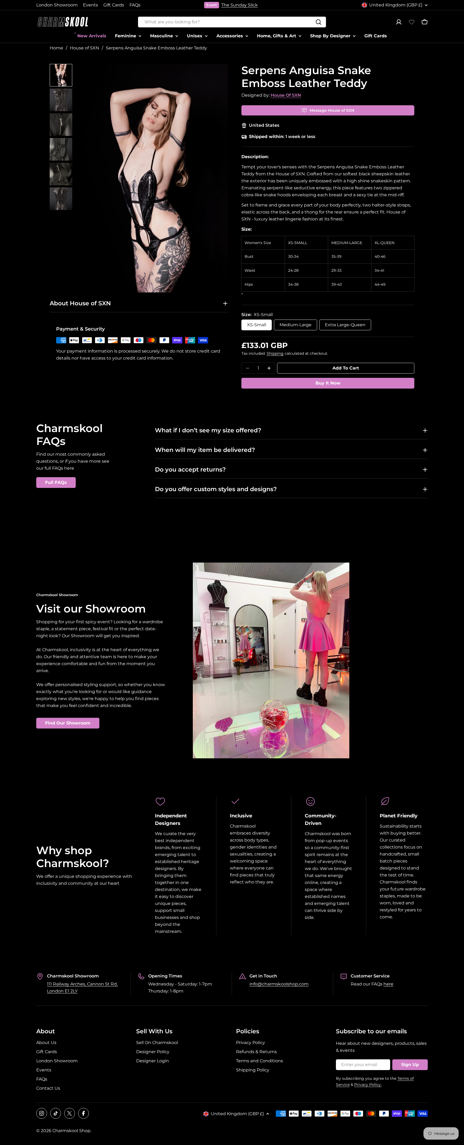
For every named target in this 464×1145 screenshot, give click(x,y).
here (388, 984)
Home (56, 47)
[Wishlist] (411, 22)
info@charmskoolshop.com (279, 984)
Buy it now (328, 383)
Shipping (275, 353)
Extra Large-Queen (345, 324)
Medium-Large (295, 324)
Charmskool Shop (71, 1130)
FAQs (134, 5)
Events (90, 5)
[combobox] (232, 22)
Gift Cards (113, 5)
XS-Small (256, 324)
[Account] (399, 22)
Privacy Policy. (368, 1084)
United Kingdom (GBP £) (395, 5)
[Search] (318, 22)
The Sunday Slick (239, 5)
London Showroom (57, 5)
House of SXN (84, 47)
